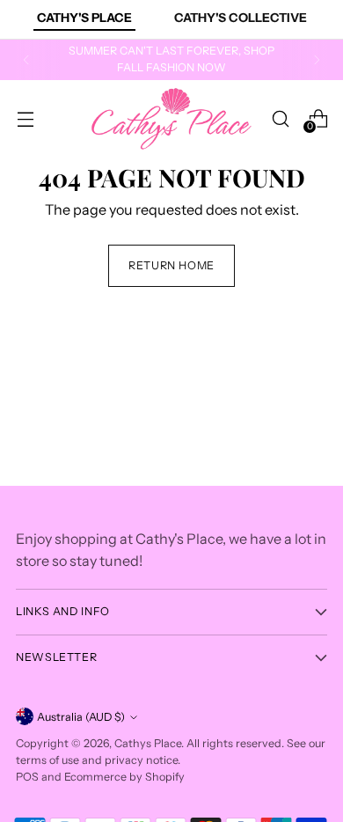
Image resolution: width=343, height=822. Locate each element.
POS (27, 776)
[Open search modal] (280, 118)
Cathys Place (147, 743)
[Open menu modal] (25, 118)
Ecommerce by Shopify (124, 776)
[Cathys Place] (171, 118)
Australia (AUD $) (81, 716)
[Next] (316, 60)
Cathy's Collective (240, 18)
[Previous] (26, 60)
